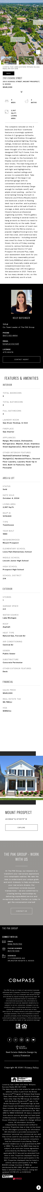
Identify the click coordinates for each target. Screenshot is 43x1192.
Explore (21, 828)
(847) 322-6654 (10, 335)
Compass (37, 992)
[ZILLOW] (27, 1040)
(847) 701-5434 (13, 951)
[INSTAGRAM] (15, 1040)
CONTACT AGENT (21, 359)
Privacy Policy (32, 1067)
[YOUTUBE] (33, 1040)
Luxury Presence (21, 1055)
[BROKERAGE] (21, 1040)
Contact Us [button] (21, 911)
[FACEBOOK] (9, 1040)
